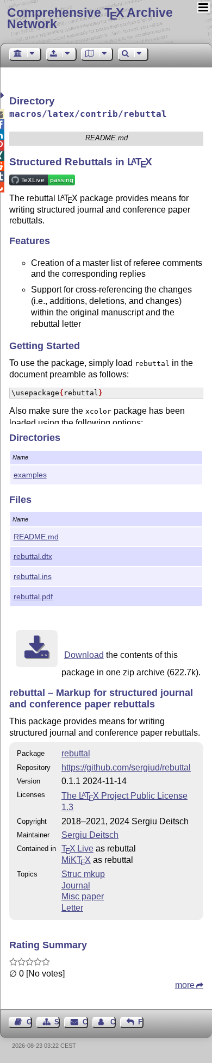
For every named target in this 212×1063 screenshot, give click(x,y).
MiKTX (76, 860)
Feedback (141, 1022)
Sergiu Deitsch (90, 835)
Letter (72, 907)
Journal (75, 885)
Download (84, 655)
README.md (36, 536)
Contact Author (113, 1022)
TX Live (77, 848)
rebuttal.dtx (33, 556)
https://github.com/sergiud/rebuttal (126, 767)
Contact (85, 1022)
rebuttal (75, 753)
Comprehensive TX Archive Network (90, 18)
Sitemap (57, 1022)
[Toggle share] (4, 95)
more (185, 985)
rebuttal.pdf (33, 596)
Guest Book (29, 1022)
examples (30, 474)
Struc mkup (83, 874)
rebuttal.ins (33, 576)
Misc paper (82, 896)
